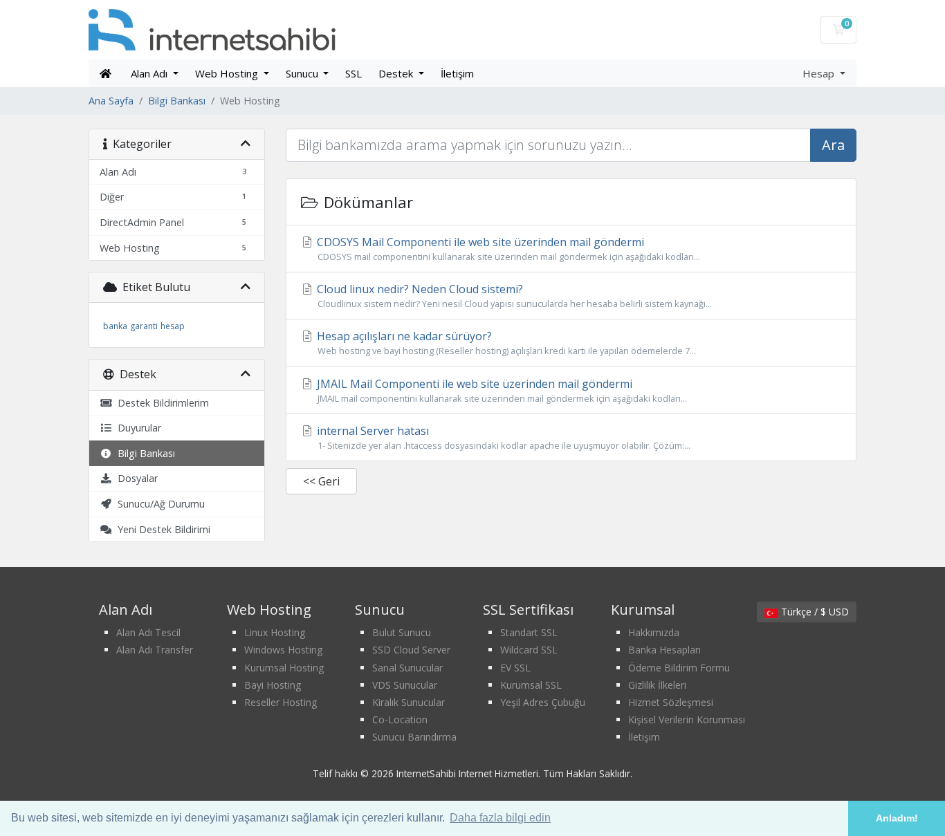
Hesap (819, 73)
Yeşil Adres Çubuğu (542, 702)
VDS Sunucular (404, 684)
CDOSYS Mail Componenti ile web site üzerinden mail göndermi (507, 248)
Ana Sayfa (111, 100)
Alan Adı (150, 73)
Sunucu (303, 73)
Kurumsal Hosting (284, 667)
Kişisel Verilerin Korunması (686, 719)
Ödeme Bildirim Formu (679, 667)
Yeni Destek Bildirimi (161, 529)
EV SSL (515, 667)
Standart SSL (529, 632)
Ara (833, 145)
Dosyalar (135, 478)
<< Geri (321, 481)
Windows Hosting (283, 649)
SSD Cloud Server (411, 649)
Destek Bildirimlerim (160, 402)
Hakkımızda (653, 632)
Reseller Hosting (280, 702)
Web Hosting (228, 73)
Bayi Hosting (272, 684)
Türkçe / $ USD (813, 611)
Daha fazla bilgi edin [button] (500, 818)
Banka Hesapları (664, 649)
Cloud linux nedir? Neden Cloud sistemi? (513, 295)
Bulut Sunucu (401, 632)
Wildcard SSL (529, 649)
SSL (353, 73)
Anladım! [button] (897, 818)
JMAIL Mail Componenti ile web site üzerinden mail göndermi (500, 390)
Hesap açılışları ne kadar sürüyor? (505, 342)
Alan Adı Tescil (148, 632)
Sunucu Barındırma (414, 736)
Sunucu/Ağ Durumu (158, 503)
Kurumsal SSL (531, 684)
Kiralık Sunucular (408, 702)
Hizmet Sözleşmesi (670, 702)
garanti (144, 326)
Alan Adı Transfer (154, 649)
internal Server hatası (502, 437)
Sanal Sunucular (407, 667)
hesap (172, 326)
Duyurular (136, 427)
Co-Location (400, 719)
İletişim (457, 73)
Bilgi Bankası (176, 100)
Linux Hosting (274, 632)
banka (115, 326)
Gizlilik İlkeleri (657, 684)
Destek (397, 73)
